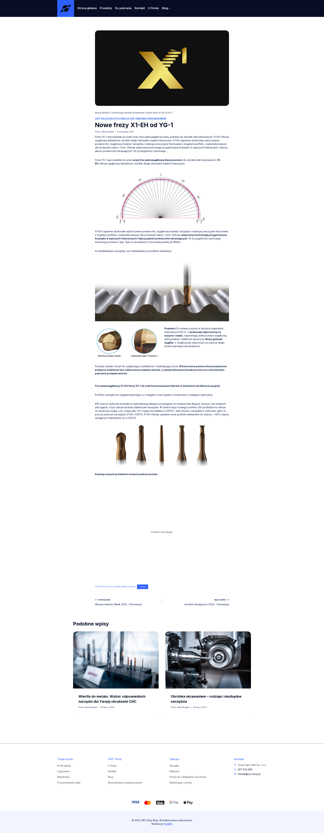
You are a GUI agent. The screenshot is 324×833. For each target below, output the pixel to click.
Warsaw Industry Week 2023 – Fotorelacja (118, 602)
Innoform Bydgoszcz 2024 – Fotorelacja (207, 602)
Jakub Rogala (107, 132)
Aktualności (104, 118)
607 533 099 (245, 769)
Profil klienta (64, 765)
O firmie (153, 8)
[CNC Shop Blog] (65, 8)
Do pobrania (123, 8)
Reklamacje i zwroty (181, 782)
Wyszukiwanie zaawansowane (125, 782)
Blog (110, 776)
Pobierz (142, 586)
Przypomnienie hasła (68, 782)
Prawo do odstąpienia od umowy (188, 776)
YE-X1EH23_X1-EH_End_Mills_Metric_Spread (115, 586)
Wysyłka (174, 765)
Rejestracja (63, 776)
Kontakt (140, 8)
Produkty (106, 8)
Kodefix (168, 823)
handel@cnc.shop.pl (249, 774)
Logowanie (63, 771)
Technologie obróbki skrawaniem (140, 118)
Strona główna (87, 8)
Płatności (175, 771)
